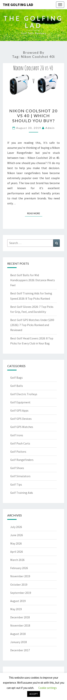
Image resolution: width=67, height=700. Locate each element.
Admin (50, 127)
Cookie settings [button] (47, 688)
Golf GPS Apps (19, 410)
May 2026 (16, 543)
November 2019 (20, 576)
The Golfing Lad (18, 4)
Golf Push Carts (20, 443)
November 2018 (20, 625)
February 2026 (19, 568)
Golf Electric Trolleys (23, 394)
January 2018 (18, 642)
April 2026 (16, 551)
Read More (34, 213)
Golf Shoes (17, 468)
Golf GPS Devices (21, 418)
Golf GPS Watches (21, 427)
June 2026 (16, 535)
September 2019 (20, 593)
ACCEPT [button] (33, 694)
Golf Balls (16, 386)
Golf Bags (16, 377)
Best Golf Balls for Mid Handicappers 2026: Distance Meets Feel (32, 280)
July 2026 (16, 527)
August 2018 (18, 634)
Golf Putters (18, 451)
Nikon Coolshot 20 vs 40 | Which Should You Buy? (33, 115)
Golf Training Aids (21, 493)
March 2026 (17, 560)
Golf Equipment (20, 402)
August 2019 (18, 601)
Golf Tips (16, 484)
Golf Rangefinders (22, 460)
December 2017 (20, 650)
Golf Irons (16, 435)
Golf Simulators (20, 476)
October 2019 (18, 584)
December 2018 (20, 617)
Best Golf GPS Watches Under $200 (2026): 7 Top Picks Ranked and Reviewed (32, 325)
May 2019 (16, 609)
